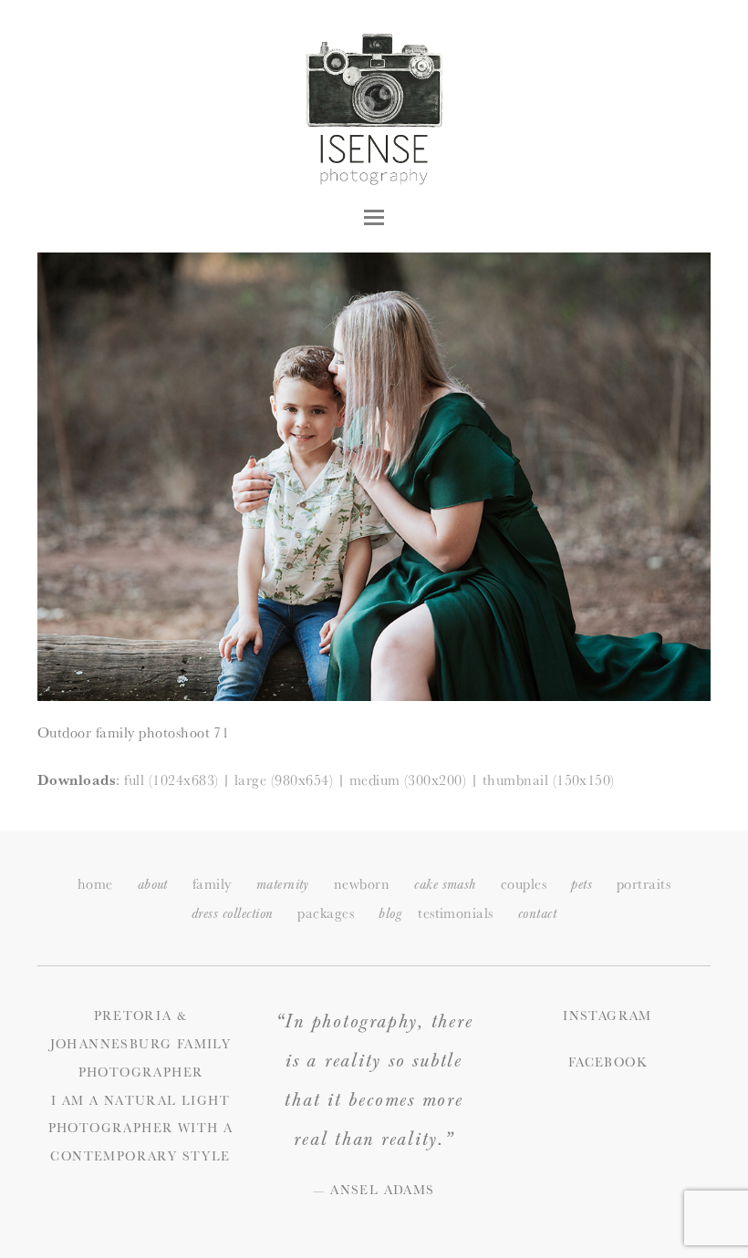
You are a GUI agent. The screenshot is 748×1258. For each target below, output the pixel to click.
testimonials (455, 913)
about (153, 884)
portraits (643, 883)
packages (325, 913)
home (95, 883)
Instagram (607, 1015)
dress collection (233, 914)
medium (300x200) (408, 779)
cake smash (445, 884)
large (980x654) (283, 779)
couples (523, 883)
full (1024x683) (171, 779)
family (212, 883)
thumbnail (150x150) (549, 779)
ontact (537, 914)
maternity (282, 884)
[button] (374, 217)
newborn (362, 883)
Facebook (607, 1062)
